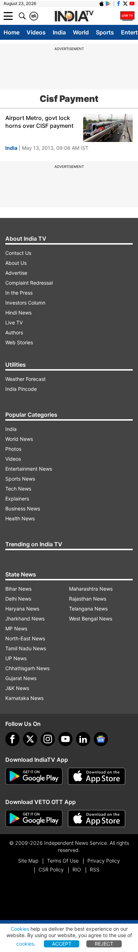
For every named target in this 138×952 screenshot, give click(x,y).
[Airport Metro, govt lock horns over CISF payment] (108, 128)
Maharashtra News (91, 589)
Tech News (18, 489)
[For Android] (34, 818)
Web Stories (19, 342)
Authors (14, 332)
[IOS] (101, 3)
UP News (16, 658)
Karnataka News (24, 698)
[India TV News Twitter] (125, 3)
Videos (36, 32)
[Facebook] (12, 739)
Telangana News (88, 609)
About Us (16, 263)
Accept (61, 944)
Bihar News (18, 589)
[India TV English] (73, 16)
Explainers (17, 499)
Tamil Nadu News (25, 648)
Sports (105, 32)
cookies (25, 944)
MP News (16, 628)
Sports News (20, 479)
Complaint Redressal (29, 283)
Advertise (16, 273)
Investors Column (25, 303)
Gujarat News (20, 678)
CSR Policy (51, 869)
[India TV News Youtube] (132, 3)
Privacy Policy (103, 861)
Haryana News (22, 609)
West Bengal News (90, 618)
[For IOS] (96, 818)
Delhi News (18, 599)
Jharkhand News (25, 618)
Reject (104, 944)
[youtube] (65, 739)
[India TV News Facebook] (118, 3)
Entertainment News (28, 469)
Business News (22, 508)
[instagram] (48, 739)
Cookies (20, 929)
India (59, 32)
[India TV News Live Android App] (34, 776)
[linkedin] (83, 739)
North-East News (25, 638)
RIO (77, 869)
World (81, 32)
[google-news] (101, 739)
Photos (13, 449)
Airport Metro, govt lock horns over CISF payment (39, 121)
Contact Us (18, 253)
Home (11, 32)
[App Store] (96, 776)
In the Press (19, 293)
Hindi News (18, 313)
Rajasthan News (87, 599)
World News (19, 439)
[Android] (108, 3)
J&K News (17, 688)
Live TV (14, 322)
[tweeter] (30, 739)
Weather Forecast (25, 379)
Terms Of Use (63, 861)
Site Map (28, 861)
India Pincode (21, 389)
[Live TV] (127, 16)
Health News (20, 518)
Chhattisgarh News (27, 668)
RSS (94, 869)
